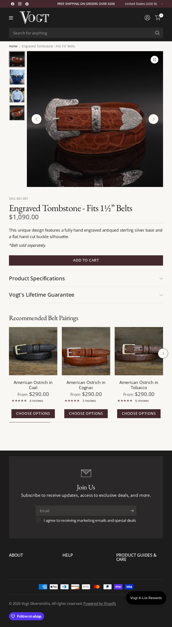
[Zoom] (154, 60)
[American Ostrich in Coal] (33, 351)
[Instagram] (19, 3)
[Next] (153, 119)
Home (13, 46)
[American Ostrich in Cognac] (86, 351)
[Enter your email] (131, 510)
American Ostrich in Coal (33, 385)
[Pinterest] (26, 3)
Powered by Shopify (99, 603)
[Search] (157, 33)
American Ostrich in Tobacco (138, 385)
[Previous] (36, 119)
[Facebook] (12, 3)
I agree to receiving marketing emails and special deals (90, 520)
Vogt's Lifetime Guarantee (41, 294)
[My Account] (147, 18)
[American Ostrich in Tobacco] (139, 351)
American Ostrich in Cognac (86, 385)
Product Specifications (37, 278)
